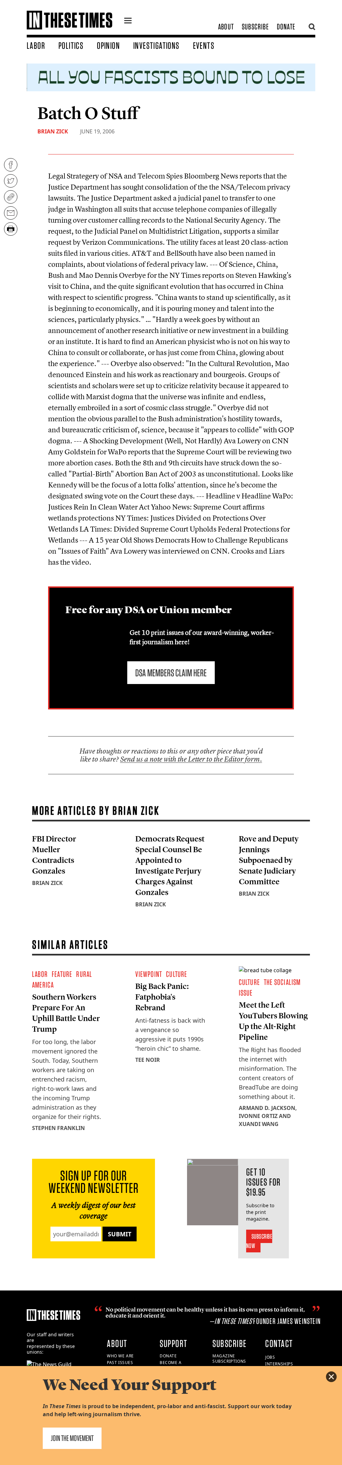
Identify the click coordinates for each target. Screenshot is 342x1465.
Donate (286, 26)
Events (203, 45)
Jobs (270, 1357)
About (226, 26)
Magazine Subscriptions (229, 1358)
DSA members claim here (171, 673)
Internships (279, 1364)
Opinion (108, 45)
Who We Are (120, 1356)
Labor (36, 45)
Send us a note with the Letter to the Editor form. (191, 759)
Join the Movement (72, 1438)
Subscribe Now (259, 1241)
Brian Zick (52, 131)
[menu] (128, 21)
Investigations (156, 45)
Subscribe (255, 26)
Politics (70, 45)
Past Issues (120, 1362)
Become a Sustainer (171, 1365)
